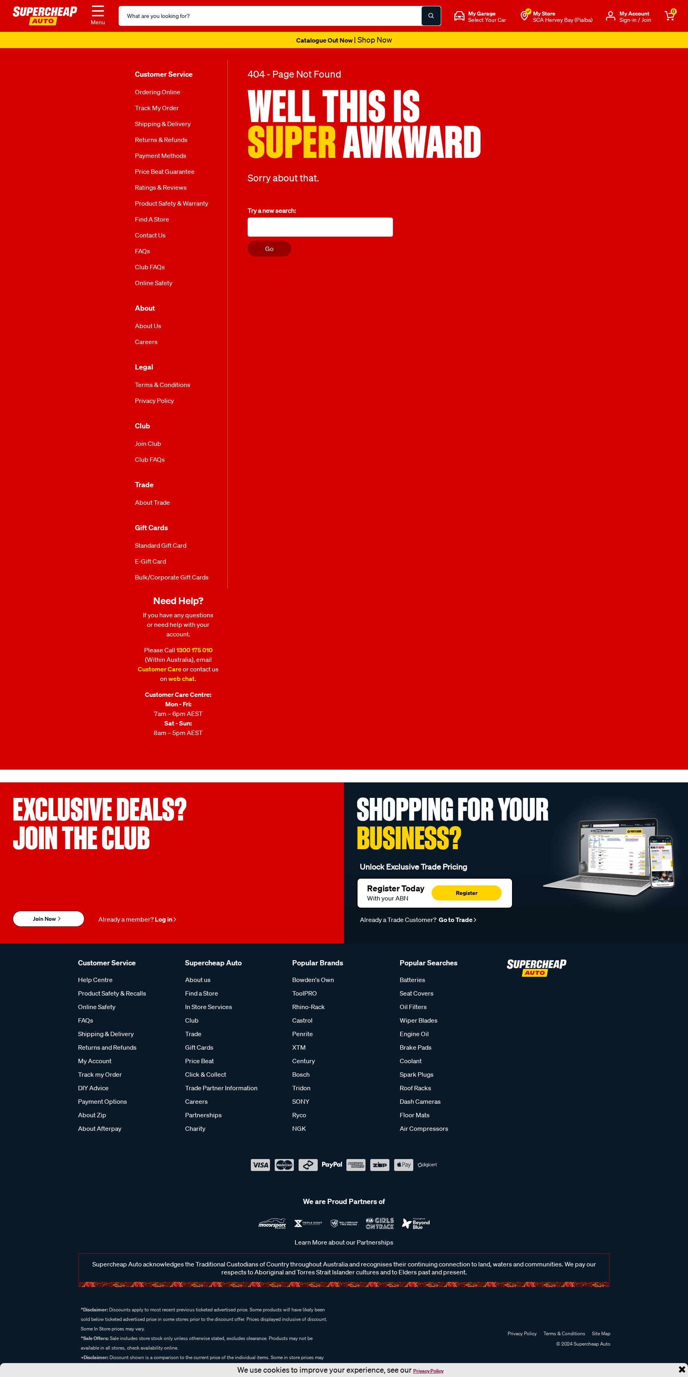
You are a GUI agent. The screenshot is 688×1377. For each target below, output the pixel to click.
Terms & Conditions (162, 385)
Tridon (301, 1088)
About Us (148, 326)
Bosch (301, 1074)
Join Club (148, 443)
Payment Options (102, 1101)
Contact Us (150, 235)
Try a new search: (272, 210)
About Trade (152, 502)
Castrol (302, 1020)
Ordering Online (157, 92)
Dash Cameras (420, 1101)
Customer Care (160, 669)
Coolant (411, 1061)
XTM (299, 1047)
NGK (299, 1128)
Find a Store (152, 219)
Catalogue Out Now (344, 40)
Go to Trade (455, 920)
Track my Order (157, 108)
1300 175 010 (194, 650)
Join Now (45, 918)
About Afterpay (99, 1128)
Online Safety (153, 283)
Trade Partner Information (221, 1088)
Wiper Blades (419, 1020)
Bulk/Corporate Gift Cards (172, 577)
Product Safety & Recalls (112, 993)
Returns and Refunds (107, 1047)
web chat (181, 679)
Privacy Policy (428, 1370)
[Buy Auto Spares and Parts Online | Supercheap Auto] (45, 15)
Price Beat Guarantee (165, 171)
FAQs (142, 251)
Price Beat (199, 1061)
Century (303, 1061)
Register (466, 893)
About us (198, 980)
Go (269, 249)
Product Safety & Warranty (171, 203)
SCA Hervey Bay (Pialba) (562, 19)
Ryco (299, 1115)
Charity (195, 1128)
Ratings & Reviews (161, 187)
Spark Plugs (417, 1074)
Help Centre (95, 980)
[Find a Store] (524, 16)
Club (192, 1020)
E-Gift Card (150, 561)
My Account (94, 1061)
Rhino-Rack (308, 1007)
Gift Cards (199, 1047)
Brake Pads (416, 1047)
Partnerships (203, 1115)
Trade (193, 1034)
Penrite (302, 1034)
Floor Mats (415, 1115)
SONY (300, 1101)
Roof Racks (415, 1088)
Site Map (601, 1333)
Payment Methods (160, 155)
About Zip (92, 1115)
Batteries (412, 980)
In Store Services (208, 1007)
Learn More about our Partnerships (344, 1242)
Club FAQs (150, 267)
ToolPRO (304, 993)
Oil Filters (413, 1007)
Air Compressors (424, 1128)
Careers (146, 342)
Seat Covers (417, 993)
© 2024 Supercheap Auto (582, 1343)
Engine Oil (414, 1034)
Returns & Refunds (161, 140)
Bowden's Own (313, 980)
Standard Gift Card (160, 545)
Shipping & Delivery (163, 124)
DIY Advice (93, 1088)
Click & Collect (205, 1074)
